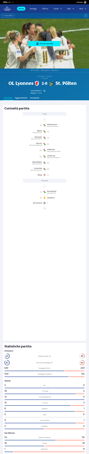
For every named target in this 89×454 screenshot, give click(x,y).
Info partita (34, 98)
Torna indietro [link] (8, 15)
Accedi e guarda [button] (46, 43)
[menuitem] (21, 9)
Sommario (8, 98)
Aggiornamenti (21, 98)
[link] (21, 9)
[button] (57, 9)
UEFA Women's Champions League (7, 9)
